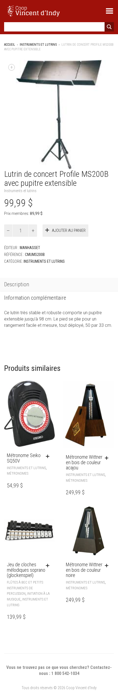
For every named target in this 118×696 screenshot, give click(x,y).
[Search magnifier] (109, 26)
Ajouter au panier (69, 230)
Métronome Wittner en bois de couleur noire (84, 570)
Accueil (9, 45)
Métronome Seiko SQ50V (24, 458)
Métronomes (17, 473)
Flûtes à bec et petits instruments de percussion (25, 588)
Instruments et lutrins (38, 45)
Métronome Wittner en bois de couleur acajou (84, 462)
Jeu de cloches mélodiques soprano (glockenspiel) (26, 570)
